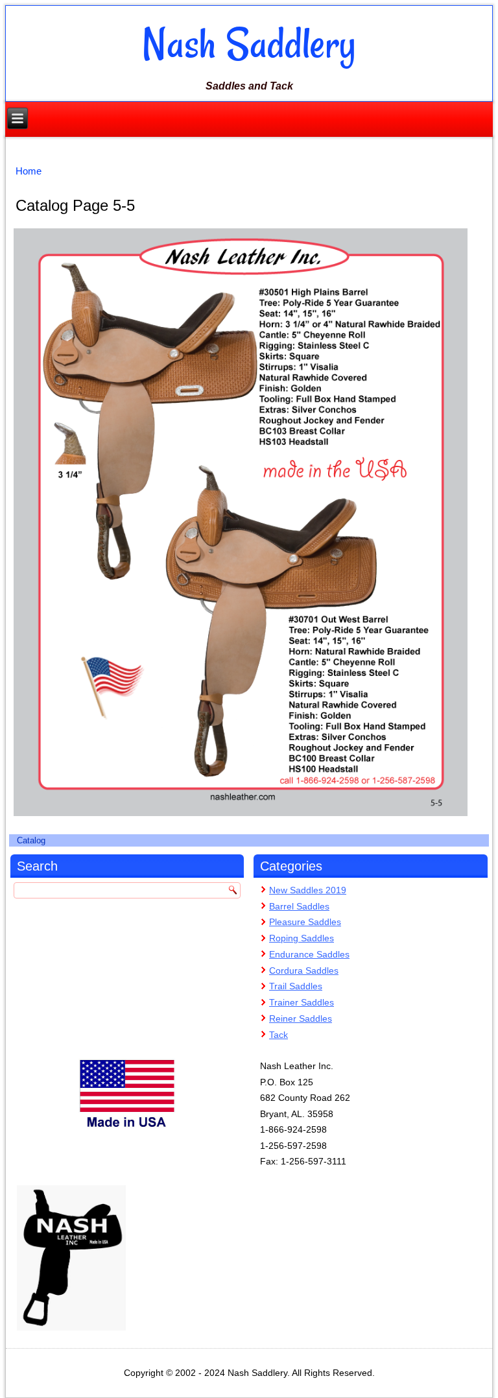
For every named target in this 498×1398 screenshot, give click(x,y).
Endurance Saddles (309, 954)
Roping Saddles (301, 938)
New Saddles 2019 (307, 890)
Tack (278, 1035)
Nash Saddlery (249, 43)
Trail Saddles (295, 986)
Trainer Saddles (301, 1002)
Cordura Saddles (303, 970)
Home (29, 170)
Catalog (31, 840)
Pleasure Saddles (305, 922)
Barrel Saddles (299, 906)
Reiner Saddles (300, 1018)
